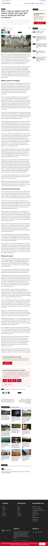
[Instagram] (41, 1)
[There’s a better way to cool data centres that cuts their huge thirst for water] (26, 427)
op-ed (3, 60)
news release (15, 318)
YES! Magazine (35, 519)
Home (3, 506)
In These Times (35, 520)
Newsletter (4, 508)
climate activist (7, 389)
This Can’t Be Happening (37, 508)
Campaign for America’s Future (38, 510)
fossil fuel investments (14, 389)
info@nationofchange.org (23, 540)
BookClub (4, 513)
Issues (25, 3)
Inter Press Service (35, 517)
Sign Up (41, 3)
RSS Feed (4, 515)
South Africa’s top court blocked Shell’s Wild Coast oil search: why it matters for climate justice (26, 445)
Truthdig (33, 515)
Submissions (19, 513)
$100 (19, 380)
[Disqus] (16, 482)
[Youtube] (45, 1)
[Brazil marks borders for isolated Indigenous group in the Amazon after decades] (5, 439)
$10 (5, 380)
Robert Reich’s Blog (36, 506)
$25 (9, 380)
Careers (18, 510)
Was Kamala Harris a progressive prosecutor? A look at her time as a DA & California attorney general (8, 400)
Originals (33, 3)
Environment (3, 414)
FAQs (18, 512)
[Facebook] (39, 1)
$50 (14, 380)
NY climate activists (22, 389)
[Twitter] (43, 1)
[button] (44, 3)
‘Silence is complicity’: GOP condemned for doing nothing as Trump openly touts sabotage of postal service (24, 401)
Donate (37, 3)
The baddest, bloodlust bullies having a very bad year (40, 52)
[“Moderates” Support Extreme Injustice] (34, 32)
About (18, 506)
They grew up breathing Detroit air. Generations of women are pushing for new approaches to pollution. (26, 420)
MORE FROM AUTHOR (14, 407)
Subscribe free (7, 363)
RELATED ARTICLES (5, 407)
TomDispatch (34, 512)
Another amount (7, 384)
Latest (29, 3)
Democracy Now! (35, 513)
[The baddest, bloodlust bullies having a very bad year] (34, 51)
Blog (3, 512)
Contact (18, 515)
